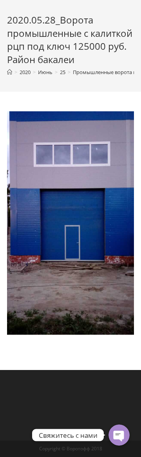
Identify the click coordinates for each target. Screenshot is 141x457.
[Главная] (9, 72)
